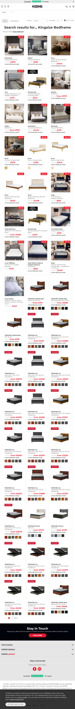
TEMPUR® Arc (35, 336)
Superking (65, 98)
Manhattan (11, 59)
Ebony (8, 64)
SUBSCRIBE (37, 635)
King (19, 235)
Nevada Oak (34, 93)
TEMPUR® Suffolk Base (36, 299)
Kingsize (55, 98)
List (72, 20)
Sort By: (29, 20)
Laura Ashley (14, 301)
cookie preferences (16, 699)
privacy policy (22, 697)
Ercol (59, 59)
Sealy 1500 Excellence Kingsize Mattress (35, 264)
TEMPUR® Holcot (34, 527)
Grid (67, 20)
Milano (34, 59)
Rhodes (54, 93)
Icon (13, 93)
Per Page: (52, 20)
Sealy (57, 196)
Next (16, 618)
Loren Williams (12, 264)
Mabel (8, 127)
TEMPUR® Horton (57, 527)
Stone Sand (19, 64)
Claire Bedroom (13, 230)
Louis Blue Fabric (57, 230)
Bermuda (57, 127)
